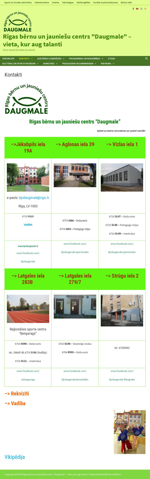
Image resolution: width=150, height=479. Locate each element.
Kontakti (24, 58)
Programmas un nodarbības (84, 58)
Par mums (106, 63)
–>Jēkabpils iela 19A (28, 147)
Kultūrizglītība (83, 2)
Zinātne (55, 2)
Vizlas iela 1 (125, 144)
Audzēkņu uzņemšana (49, 58)
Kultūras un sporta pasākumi (18, 63)
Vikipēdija (15, 457)
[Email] (145, 8)
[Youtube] (137, 8)
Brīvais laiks (126, 2)
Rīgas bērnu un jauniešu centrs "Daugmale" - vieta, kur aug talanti (55, 474)
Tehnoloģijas (68, 2)
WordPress (106, 474)
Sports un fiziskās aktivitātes (18, 2)
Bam (118, 474)
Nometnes (48, 63)
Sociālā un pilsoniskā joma (105, 2)
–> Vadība (16, 403)
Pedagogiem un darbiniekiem (77, 63)
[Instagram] (142, 8)
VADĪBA (28, 224)
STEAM (111, 58)
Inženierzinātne (42, 2)
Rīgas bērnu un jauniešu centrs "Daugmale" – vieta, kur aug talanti (67, 40)
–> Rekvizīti (17, 394)
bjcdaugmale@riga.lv (34, 198)
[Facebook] (133, 8)
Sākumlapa (8, 58)
